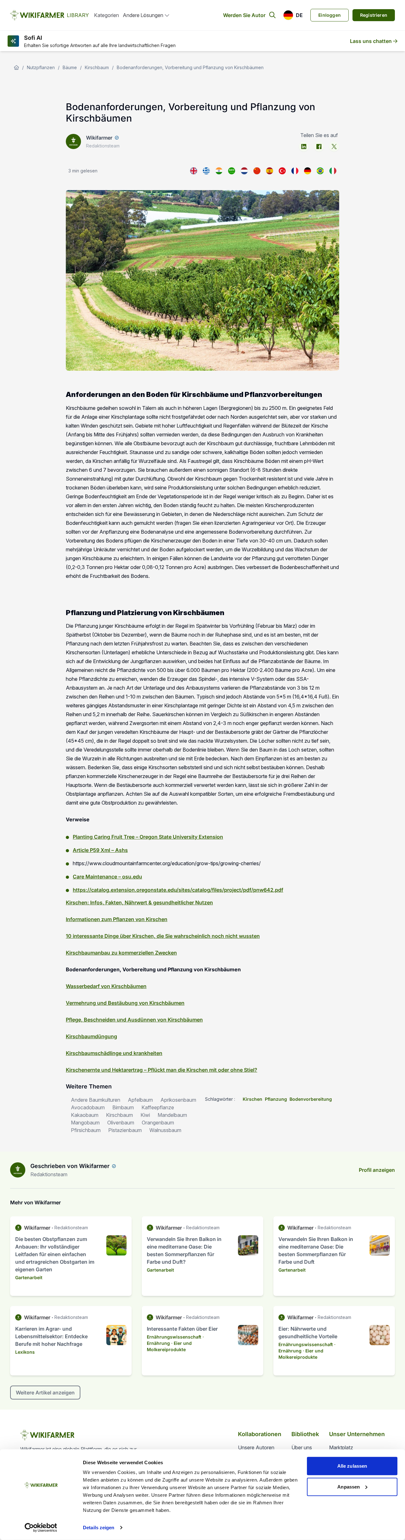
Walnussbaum (165, 1130)
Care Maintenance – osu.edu (107, 876)
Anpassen (348, 1486)
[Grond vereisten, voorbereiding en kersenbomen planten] (244, 171)
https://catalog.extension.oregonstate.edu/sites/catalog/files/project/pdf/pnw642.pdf (178, 890)
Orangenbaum (158, 1122)
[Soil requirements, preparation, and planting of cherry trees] (193, 171)
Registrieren (373, 15)
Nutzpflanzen (41, 67)
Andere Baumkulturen (95, 1100)
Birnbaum (123, 1107)
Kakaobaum (84, 1115)
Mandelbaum (172, 1115)
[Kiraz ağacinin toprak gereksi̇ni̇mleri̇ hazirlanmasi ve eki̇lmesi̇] (282, 171)
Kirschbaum (97, 67)
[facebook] (319, 146)
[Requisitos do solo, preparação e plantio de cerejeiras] (320, 171)
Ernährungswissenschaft (174, 1336)
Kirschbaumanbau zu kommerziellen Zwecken (121, 953)
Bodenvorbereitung (311, 1099)
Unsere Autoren (256, 1447)
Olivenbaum (120, 1122)
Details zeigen (98, 1527)
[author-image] (17, 1169)
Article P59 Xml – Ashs (100, 850)
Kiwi (145, 1115)
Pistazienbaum (125, 1130)
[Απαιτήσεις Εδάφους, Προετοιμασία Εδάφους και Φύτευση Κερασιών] (206, 171)
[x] (334, 146)
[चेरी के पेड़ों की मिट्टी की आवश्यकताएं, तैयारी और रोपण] (219, 171)
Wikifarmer (99, 138)
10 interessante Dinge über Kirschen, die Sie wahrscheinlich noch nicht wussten (163, 936)
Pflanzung (276, 1099)
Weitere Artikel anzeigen (45, 1392)
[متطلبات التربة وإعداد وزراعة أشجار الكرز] (231, 171)
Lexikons (25, 1352)
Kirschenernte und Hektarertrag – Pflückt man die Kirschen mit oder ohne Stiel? (161, 1070)
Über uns (301, 1447)
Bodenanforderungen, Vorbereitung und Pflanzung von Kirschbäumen (190, 67)
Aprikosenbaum (178, 1100)
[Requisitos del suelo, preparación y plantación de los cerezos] (269, 171)
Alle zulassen (352, 1466)
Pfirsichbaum (86, 1130)
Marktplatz (341, 1447)
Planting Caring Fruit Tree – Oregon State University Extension (148, 837)
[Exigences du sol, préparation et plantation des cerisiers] (295, 171)
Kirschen (252, 1099)
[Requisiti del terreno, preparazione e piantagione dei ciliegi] (333, 171)
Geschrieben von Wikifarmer (69, 1166)
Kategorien (106, 15)
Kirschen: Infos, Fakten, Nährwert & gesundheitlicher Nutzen (139, 902)
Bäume (70, 67)
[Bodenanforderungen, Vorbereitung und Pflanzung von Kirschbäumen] (307, 171)
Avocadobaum (88, 1107)
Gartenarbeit (28, 1277)
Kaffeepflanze (157, 1107)
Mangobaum (85, 1122)
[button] (293, 15)
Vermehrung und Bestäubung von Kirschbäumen (125, 1003)
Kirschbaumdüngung (91, 1036)
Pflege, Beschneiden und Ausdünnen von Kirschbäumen (134, 1019)
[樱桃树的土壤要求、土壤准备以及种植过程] (257, 171)
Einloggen (329, 15)
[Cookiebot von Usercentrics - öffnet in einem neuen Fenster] (41, 1527)
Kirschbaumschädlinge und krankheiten (114, 1053)
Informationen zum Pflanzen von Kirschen (116, 919)
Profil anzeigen (377, 1170)
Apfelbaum (140, 1100)
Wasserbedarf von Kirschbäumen (106, 986)
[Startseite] (16, 67)
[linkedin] (304, 146)
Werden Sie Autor (244, 15)
